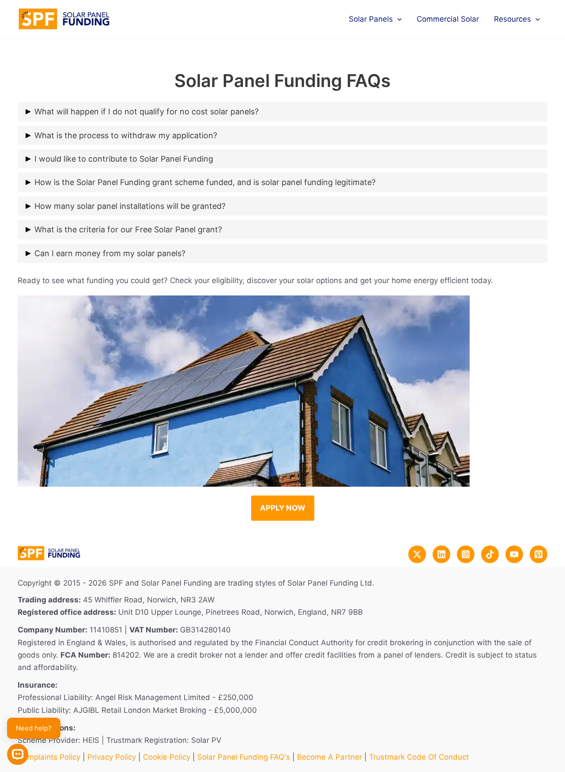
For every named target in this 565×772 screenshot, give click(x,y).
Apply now (282, 507)
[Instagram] (466, 554)
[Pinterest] (538, 554)
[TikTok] (490, 554)
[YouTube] (514, 554)
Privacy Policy (111, 757)
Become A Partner (329, 757)
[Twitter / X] (417, 554)
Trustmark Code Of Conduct (419, 757)
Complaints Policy (49, 757)
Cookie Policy (166, 757)
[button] (397, 19)
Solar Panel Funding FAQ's (243, 757)
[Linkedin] (441, 554)
